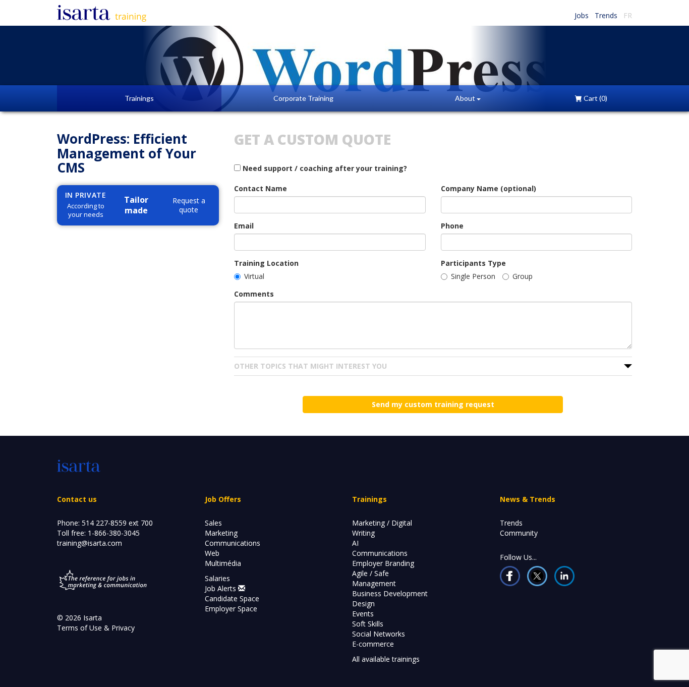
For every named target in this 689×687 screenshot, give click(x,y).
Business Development (390, 593)
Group (522, 276)
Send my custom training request (433, 404)
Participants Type (473, 263)
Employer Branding (383, 563)
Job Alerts (221, 588)
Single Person (473, 276)
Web (212, 553)
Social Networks (378, 634)
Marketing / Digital (382, 523)
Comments (254, 294)
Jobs (582, 15)
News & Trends (527, 499)
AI (355, 543)
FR (627, 15)
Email (244, 226)
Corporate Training (303, 98)
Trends (606, 15)
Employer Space (231, 608)
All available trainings (386, 659)
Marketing (221, 533)
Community (519, 533)
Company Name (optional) (488, 188)
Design (363, 603)
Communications (232, 543)
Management (374, 583)
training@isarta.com (89, 543)
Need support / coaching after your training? (324, 168)
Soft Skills (367, 623)
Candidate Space (232, 598)
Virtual (254, 276)
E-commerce (373, 644)
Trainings (139, 98)
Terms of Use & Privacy (96, 628)
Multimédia (223, 563)
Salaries (217, 578)
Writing (363, 533)
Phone (452, 226)
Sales (213, 523)
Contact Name (260, 188)
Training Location (266, 263)
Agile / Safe (370, 573)
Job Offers (223, 499)
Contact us (77, 499)
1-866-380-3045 (114, 533)
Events (363, 613)
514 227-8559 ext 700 (117, 523)
